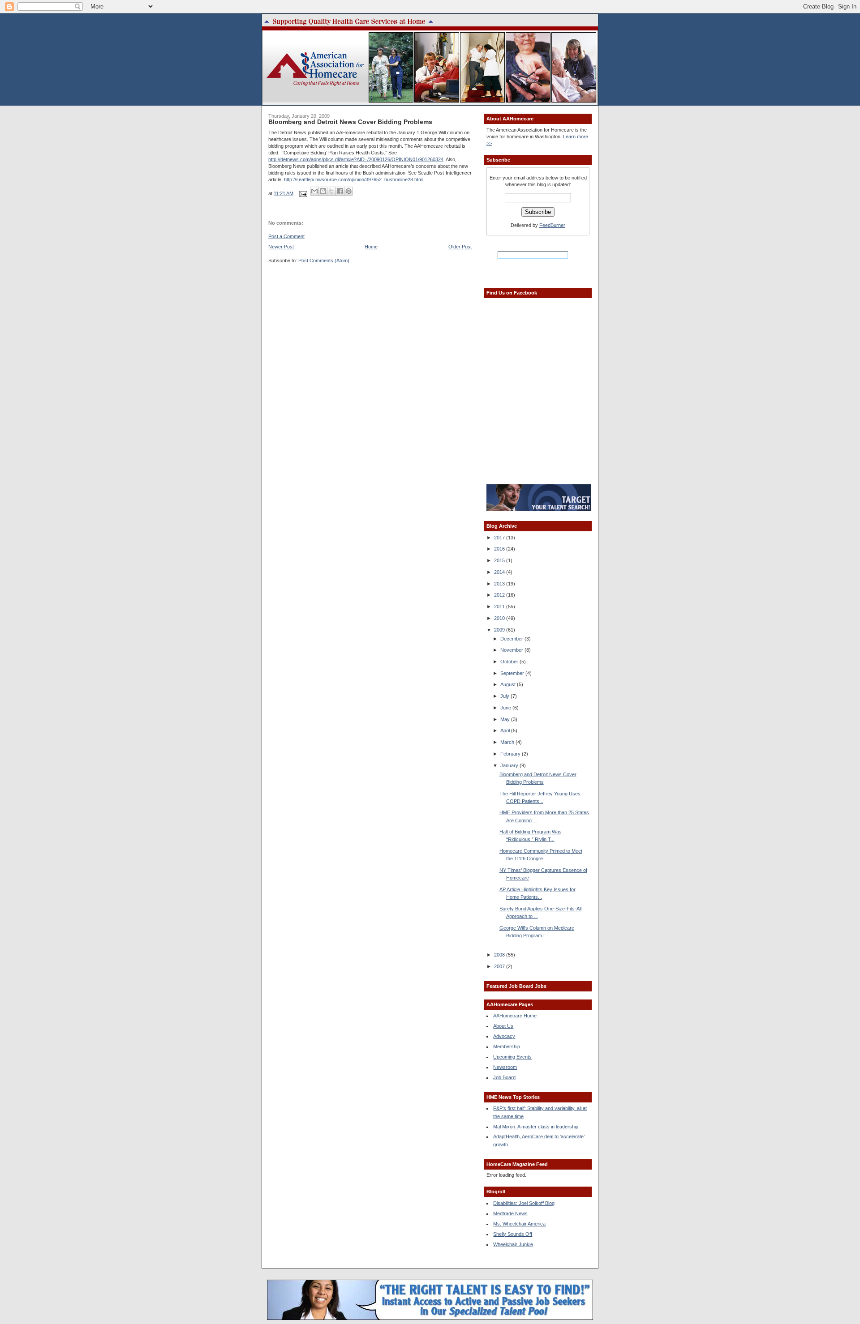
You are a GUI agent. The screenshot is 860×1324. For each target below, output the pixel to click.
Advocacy (504, 1036)
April (505, 730)
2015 (500, 560)
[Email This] (314, 191)
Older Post (460, 246)
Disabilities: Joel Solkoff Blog (524, 1203)
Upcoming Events (512, 1056)
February (511, 753)
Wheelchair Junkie (513, 1244)
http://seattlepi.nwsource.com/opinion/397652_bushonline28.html (353, 179)
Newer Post (281, 246)
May (505, 719)
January (510, 765)
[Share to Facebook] (339, 191)
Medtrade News (510, 1213)
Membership (506, 1046)
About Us (503, 1026)
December (512, 638)
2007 (500, 966)
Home (371, 246)
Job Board (504, 1077)
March (508, 742)
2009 (500, 629)
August (508, 684)
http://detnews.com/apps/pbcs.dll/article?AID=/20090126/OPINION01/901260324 (355, 159)
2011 (500, 606)
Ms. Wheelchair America (519, 1223)
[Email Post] (302, 193)
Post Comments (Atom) (323, 260)
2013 (500, 583)
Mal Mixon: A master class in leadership (535, 1126)
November (512, 650)
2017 (500, 537)
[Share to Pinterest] (348, 191)
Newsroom (505, 1067)
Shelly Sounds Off (512, 1234)
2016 (500, 548)
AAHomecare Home (515, 1015)
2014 (500, 572)
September (512, 673)
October (510, 661)
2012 (500, 595)
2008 (500, 954)
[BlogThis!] (322, 191)
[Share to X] (331, 191)
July (505, 696)
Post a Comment (286, 236)
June (506, 707)
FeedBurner (552, 225)
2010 (500, 618)
